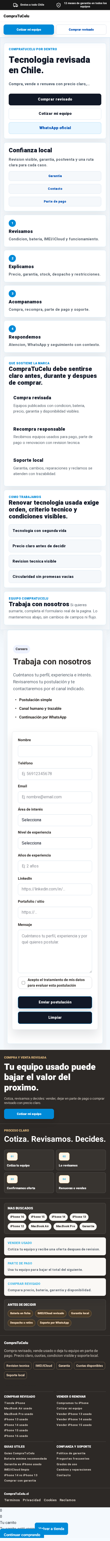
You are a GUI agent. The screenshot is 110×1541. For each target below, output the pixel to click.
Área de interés (30, 809)
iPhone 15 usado (16, 1430)
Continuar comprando (22, 1535)
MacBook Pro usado (18, 1414)
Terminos (12, 1500)
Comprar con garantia (20, 1480)
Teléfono (25, 763)
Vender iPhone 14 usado (74, 1419)
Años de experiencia (34, 855)
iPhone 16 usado (16, 1436)
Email (22, 786)
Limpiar (55, 1017)
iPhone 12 (17, 1226)
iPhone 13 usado (16, 1419)
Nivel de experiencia (34, 832)
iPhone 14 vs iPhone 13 (20, 1475)
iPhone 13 (79, 1217)
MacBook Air (40, 1226)
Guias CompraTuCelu (19, 1453)
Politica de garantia (71, 1453)
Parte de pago (55, 201)
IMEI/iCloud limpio (16, 1469)
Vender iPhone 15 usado (74, 1425)
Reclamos (67, 1500)
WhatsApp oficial (55, 128)
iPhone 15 (38, 1217)
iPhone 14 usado (16, 1425)
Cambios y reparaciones (74, 1469)
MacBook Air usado (18, 1408)
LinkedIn (25, 878)
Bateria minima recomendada (25, 1458)
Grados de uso (67, 1464)
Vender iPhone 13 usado (74, 1414)
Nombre (24, 740)
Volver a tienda (51, 1529)
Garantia (55, 176)
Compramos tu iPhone (73, 1403)
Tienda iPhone (14, 1403)
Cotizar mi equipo (29, 29)
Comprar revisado (81, 29)
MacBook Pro (65, 1226)
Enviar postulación (55, 1002)
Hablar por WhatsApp (20, 1385)
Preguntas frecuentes (73, 1458)
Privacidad (32, 1500)
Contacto (55, 189)
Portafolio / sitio (31, 901)
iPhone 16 (17, 1217)
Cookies (50, 1500)
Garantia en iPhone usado (22, 1464)
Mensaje (25, 924)
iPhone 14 (58, 1217)
